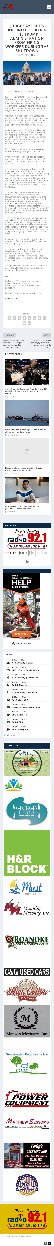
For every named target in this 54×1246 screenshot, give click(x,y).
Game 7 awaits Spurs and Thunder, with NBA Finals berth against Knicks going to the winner (26, 391)
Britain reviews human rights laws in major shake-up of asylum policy (25, 430)
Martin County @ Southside (24, 692)
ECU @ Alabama (19, 685)
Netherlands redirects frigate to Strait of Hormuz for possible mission (25, 469)
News (34, 55)
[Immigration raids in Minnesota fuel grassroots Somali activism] (27, 490)
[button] (27, 562)
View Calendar (10, 735)
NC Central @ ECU (20, 729)
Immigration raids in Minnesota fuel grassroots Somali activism (22, 507)
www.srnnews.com (32, 293)
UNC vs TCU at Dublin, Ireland (26, 670)
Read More (10, 298)
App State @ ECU (20, 700)
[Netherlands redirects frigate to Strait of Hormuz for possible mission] (27, 451)
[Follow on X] (49, 1243)
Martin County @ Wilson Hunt (25, 677)
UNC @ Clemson (19, 714)
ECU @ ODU (17, 722)
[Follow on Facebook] (45, 1243)
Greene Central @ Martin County (27, 707)
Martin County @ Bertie (22, 663)
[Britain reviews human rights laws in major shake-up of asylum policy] (27, 413)
